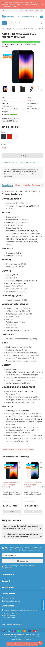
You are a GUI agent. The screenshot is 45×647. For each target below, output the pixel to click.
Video (18, 185)
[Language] (37, 10)
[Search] (41, 23)
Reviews (37, 185)
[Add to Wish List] (19, 462)
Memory (4, 144)
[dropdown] (3, 10)
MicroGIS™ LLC (19, 624)
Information (8, 574)
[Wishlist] (21, 10)
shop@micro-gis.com (12, 601)
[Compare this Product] (19, 467)
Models (26, 185)
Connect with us (27, 17)
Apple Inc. (30, 100)
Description (7, 185)
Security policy (21, 641)
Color (3, 132)
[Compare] (26, 10)
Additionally (8, 587)
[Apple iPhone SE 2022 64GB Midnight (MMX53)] (12, 470)
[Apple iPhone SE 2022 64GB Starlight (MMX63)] (33, 470)
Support (6, 581)
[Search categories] (11, 23)
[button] (2, 487)
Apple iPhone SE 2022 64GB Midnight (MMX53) (11, 485)
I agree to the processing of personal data (22, 644)
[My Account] (41, 10)
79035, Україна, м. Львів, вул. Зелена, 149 (20, 610)
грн (31, 10)
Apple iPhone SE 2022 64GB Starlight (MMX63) (33, 485)
